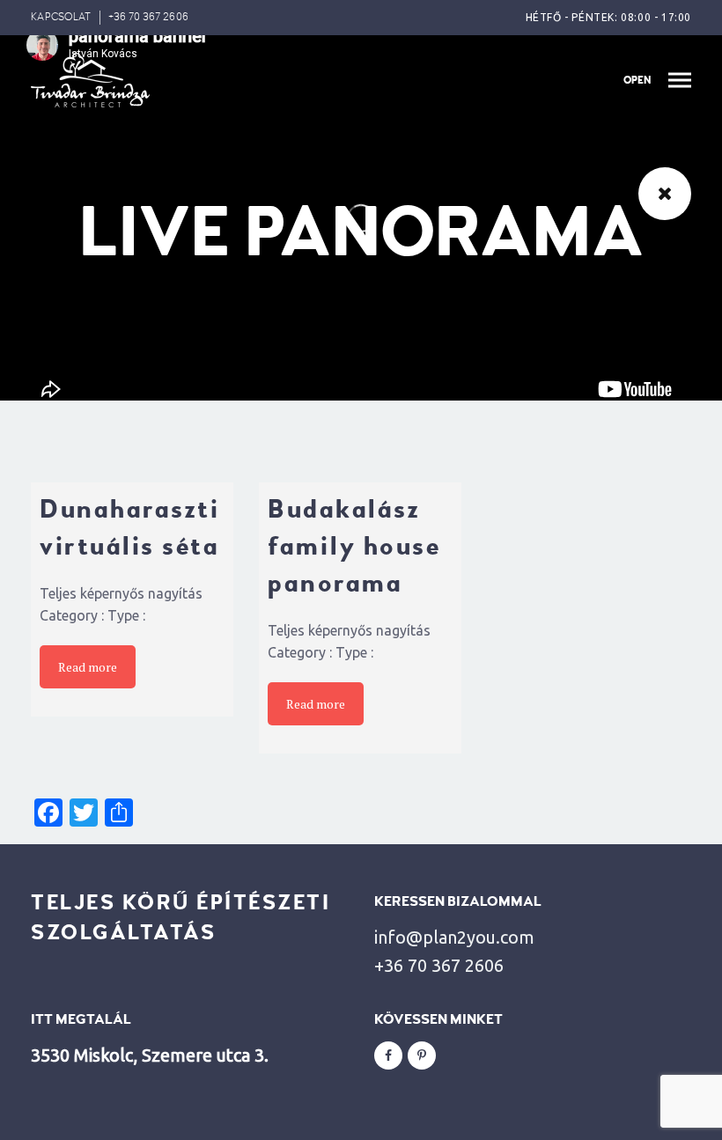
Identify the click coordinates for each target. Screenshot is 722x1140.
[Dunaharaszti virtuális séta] (132, 471)
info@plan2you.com (454, 937)
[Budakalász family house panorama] (360, 471)
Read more (87, 666)
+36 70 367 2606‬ (148, 17)
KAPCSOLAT (61, 17)
